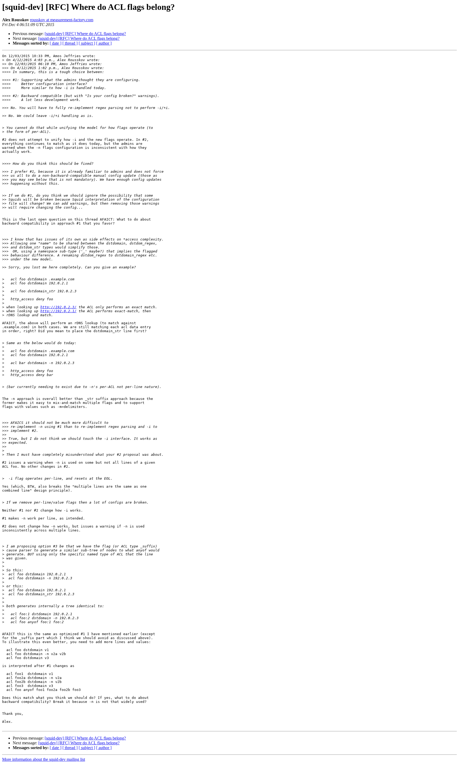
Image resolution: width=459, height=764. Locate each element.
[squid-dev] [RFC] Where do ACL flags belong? (85, 33)
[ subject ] (87, 43)
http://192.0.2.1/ (58, 311)
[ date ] (55, 43)
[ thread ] (70, 43)
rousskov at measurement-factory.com (61, 20)
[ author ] (104, 43)
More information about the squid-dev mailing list (43, 759)
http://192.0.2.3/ (58, 307)
